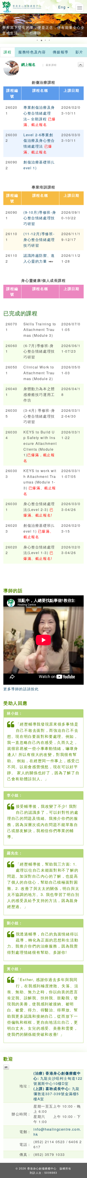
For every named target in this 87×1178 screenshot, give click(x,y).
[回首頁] (22, 6)
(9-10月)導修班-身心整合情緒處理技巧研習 (39, 218)
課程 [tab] (7, 51)
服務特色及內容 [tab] (32, 51)
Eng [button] (62, 7)
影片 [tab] (79, 51)
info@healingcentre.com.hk (57, 1132)
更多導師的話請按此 (21, 688)
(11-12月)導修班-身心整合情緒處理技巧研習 (39, 239)
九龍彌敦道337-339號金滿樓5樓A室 (56, 1093)
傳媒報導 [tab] (60, 51)
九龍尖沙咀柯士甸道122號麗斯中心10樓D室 (58, 1078)
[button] (4, 25)
